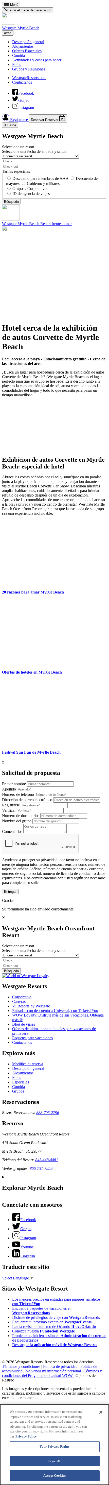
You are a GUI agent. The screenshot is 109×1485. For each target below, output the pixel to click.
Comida (18, 55)
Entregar (10, 892)
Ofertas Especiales (27, 51)
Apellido (9, 789)
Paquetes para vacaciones (32, 1038)
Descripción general (28, 42)
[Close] (100, 1412)
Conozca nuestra (43, 1331)
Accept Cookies (54, 1475)
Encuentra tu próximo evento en (52, 1322)
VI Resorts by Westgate (31, 1006)
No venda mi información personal (53, 1371)
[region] (54, 1444)
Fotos (16, 64)
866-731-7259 (41, 1168)
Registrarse (19, 119)
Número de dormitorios (20, 815)
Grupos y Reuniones (28, 69)
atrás (7, 33)
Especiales (20, 1082)
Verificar (9, 810)
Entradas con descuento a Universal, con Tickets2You (55, 1010)
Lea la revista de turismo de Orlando (54, 1326)
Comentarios (12, 831)
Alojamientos (22, 46)
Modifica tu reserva (27, 1064)
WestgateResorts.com (29, 78)
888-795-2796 (47, 1112)
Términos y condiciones (21, 1366)
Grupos (18, 1091)
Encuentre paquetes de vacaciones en (41, 1310)
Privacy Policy (26, 1436)
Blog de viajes (23, 1024)
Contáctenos (22, 82)
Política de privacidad (61, 1366)
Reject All (54, 1461)
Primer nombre (14, 784)
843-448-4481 (46, 1160)
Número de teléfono (18, 794)
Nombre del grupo (16, 821)
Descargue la (54, 1345)
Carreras (19, 1001)
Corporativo (21, 997)
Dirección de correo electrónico (27, 800)
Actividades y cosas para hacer (36, 60)
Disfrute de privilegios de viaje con (56, 1317)
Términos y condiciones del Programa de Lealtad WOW (52, 1373)
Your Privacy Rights (54, 1446)
